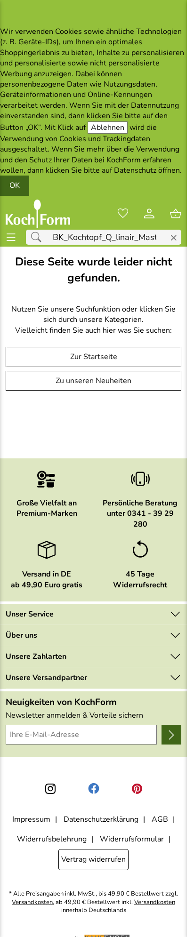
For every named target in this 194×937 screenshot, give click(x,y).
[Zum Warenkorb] (175, 213)
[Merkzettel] (123, 213)
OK (14, 185)
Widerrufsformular (132, 839)
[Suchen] (38, 237)
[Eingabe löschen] (173, 238)
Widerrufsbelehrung (52, 839)
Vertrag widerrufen (93, 859)
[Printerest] (137, 788)
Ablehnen (107, 127)
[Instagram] (50, 788)
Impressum (31, 819)
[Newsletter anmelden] (171, 735)
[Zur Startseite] (38, 214)
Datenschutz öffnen (147, 170)
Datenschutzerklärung (101, 819)
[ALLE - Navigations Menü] (11, 237)
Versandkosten (32, 902)
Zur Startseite (93, 357)
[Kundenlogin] (149, 213)
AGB (160, 819)
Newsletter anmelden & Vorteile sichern (74, 715)
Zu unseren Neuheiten (93, 381)
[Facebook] (93, 788)
